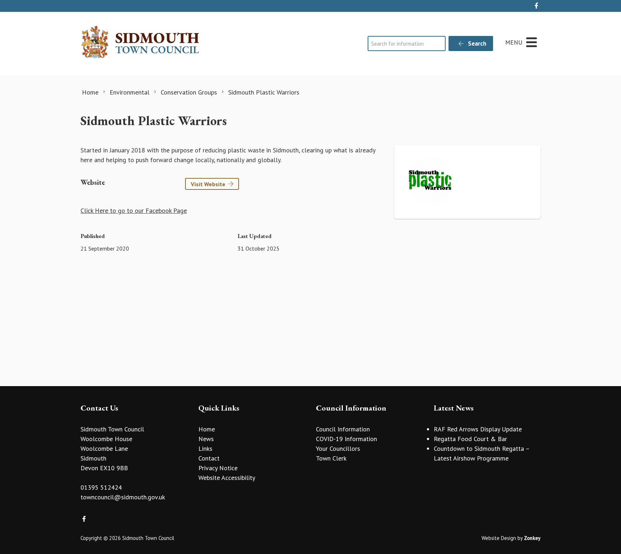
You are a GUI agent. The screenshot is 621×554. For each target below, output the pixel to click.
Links (205, 448)
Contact (209, 458)
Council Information (343, 429)
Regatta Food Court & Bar (470, 439)
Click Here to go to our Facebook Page (133, 210)
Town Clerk (331, 458)
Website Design (499, 538)
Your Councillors (338, 448)
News (206, 439)
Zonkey (532, 538)
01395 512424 (101, 487)
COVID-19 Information (346, 439)
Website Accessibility (226, 477)
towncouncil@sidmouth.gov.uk (122, 497)
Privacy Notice (218, 468)
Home (206, 429)
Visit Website (208, 184)
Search (476, 43)
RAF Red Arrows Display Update (478, 429)
